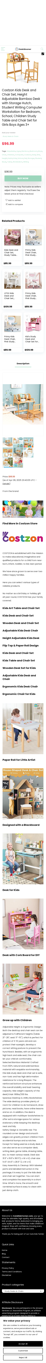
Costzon (27, 155)
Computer (19, 155)
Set (25, 158)
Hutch (10, 158)
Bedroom (34, 151)
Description (23, 363)
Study (4, 162)
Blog (4, 1253)
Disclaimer (6, 1275)
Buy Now (23, 178)
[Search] (42, 49)
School (20, 158)
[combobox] (23, 1291)
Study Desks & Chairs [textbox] (22, 1291)
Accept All (23, 1344)
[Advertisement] (23, 23)
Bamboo (25, 151)
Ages (18, 151)
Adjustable (11, 151)
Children (10, 155)
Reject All (23, 1357)
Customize (23, 1350)
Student (38, 158)
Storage (31, 158)
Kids (15, 158)
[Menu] (3, 49)
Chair (4, 155)
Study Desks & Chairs (10, 136)
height (4, 158)
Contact (5, 1257)
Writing (26, 162)
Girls (38, 155)
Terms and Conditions (12, 1271)
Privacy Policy (8, 1268)
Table (9, 162)
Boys (40, 151)
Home (4, 1250)
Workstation (17, 162)
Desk (34, 155)
